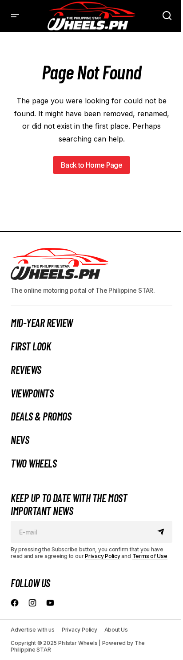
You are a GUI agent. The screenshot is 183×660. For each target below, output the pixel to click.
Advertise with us (33, 629)
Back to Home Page (91, 165)
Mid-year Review (42, 323)
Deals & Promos (41, 416)
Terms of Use (149, 556)
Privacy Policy (102, 556)
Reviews (26, 370)
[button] (15, 16)
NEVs (20, 440)
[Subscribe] (162, 532)
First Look (31, 346)
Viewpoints (32, 393)
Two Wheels (33, 463)
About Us (116, 629)
